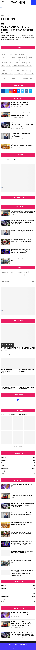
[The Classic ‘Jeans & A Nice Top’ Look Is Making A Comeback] (26, 363)
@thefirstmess (18, 446)
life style (28, 65)
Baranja (17, 52)
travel (26, 76)
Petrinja (17, 70)
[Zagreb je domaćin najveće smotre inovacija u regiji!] (5, 261)
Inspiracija (5, 272)
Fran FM (16, 60)
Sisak (10, 73)
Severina (4, 73)
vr (31, 78)
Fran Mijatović (24, 60)
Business (4, 55)
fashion (30, 57)
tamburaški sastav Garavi (9, 76)
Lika (3, 68)
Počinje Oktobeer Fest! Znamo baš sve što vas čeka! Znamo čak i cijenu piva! (22, 145)
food (10, 60)
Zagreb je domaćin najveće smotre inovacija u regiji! (21, 259)
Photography (25, 70)
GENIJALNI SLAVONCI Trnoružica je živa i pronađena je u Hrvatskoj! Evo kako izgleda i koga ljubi (17, 30)
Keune (8, 65)
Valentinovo (12, 78)
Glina (17, 63)
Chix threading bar (20, 55)
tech (20, 76)
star (31, 73)
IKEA (3, 65)
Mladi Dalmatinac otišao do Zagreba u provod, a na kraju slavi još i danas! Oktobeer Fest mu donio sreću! (22, 113)
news (3, 70)
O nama (20, 272)
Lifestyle (13, 272)
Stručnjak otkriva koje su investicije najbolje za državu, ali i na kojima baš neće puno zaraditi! (21, 135)
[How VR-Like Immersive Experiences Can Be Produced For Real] (9, 363)
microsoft (27, 68)
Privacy (12, 648)
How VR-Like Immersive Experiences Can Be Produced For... (7, 371)
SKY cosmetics (18, 73)
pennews (10, 70)
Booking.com (30, 52)
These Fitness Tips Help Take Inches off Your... (8, 388)
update (4, 78)
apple (3, 52)
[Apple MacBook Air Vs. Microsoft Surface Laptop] (18, 335)
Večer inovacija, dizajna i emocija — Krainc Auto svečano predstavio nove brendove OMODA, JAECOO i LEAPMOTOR (22, 124)
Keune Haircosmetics (18, 65)
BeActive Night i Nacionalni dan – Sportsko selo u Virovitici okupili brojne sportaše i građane (22, 240)
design (13, 57)
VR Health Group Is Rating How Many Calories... (26, 388)
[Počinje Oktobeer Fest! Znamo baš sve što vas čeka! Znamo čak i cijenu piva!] (5, 146)
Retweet (17, 404)
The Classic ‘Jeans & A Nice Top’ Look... (26, 370)
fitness (4, 60)
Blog (7, 648)
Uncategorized (6, 275)
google (23, 63)
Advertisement (19, 648)
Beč (23, 52)
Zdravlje (15, 275)
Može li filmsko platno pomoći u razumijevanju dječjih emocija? (20, 103)
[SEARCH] (33, 281)
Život (21, 275)
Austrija (10, 52)
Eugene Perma (21, 57)
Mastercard (18, 68)
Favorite (23, 404)
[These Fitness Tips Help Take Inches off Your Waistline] (9, 380)
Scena (2, 24)
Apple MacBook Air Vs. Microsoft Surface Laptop (18, 347)
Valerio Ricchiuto (23, 78)
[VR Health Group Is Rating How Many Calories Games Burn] (26, 380)
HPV (29, 63)
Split (26, 73)
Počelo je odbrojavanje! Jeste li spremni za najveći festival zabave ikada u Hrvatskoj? (22, 552)
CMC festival (5, 57)
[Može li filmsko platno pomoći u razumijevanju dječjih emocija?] (5, 105)
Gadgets (4, 63)
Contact (26, 648)
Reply (12, 404)
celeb (10, 55)
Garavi (11, 63)
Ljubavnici (9, 68)
